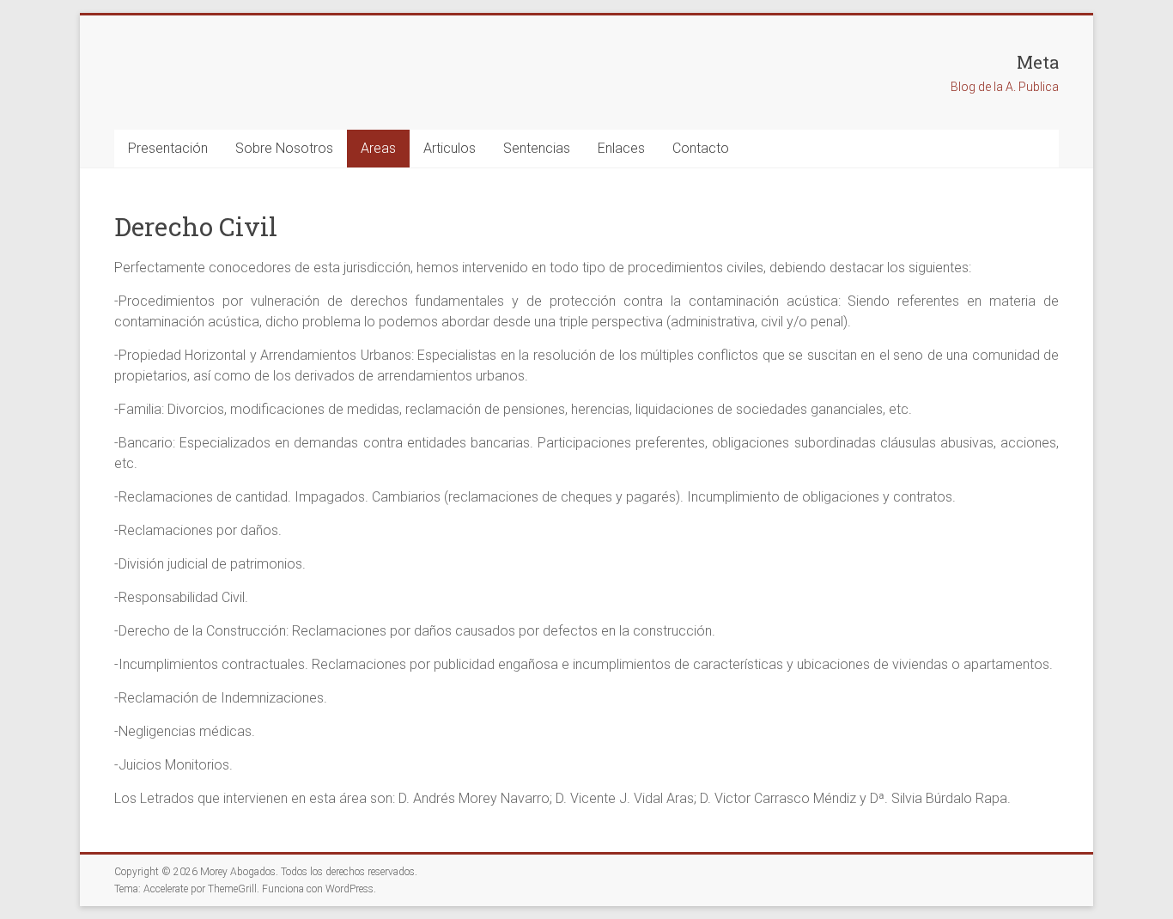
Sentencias (536, 148)
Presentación (168, 148)
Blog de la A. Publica (1005, 87)
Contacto (700, 148)
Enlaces (621, 148)
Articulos (449, 148)
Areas (378, 148)
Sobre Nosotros (284, 148)
